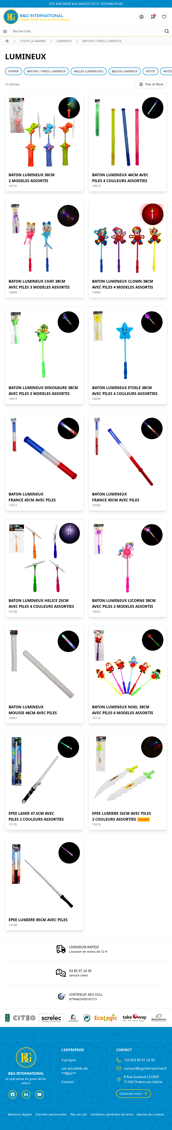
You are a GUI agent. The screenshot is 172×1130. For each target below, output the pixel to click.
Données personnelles (51, 1114)
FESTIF (150, 71)
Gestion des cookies (150, 1114)
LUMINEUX (64, 41)
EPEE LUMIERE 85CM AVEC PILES (38, 919)
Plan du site (78, 1114)
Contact (67, 1082)
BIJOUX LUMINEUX (125, 71)
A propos (68, 1060)
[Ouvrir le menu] (5, 31)
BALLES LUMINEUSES (88, 71)
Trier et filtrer (154, 84)
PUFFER (13, 71)
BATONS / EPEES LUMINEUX (46, 71)
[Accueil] (7, 41)
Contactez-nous (130, 1094)
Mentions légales (20, 1114)
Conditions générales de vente (111, 1114)
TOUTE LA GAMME (33, 41)
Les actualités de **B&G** (74, 1071)
